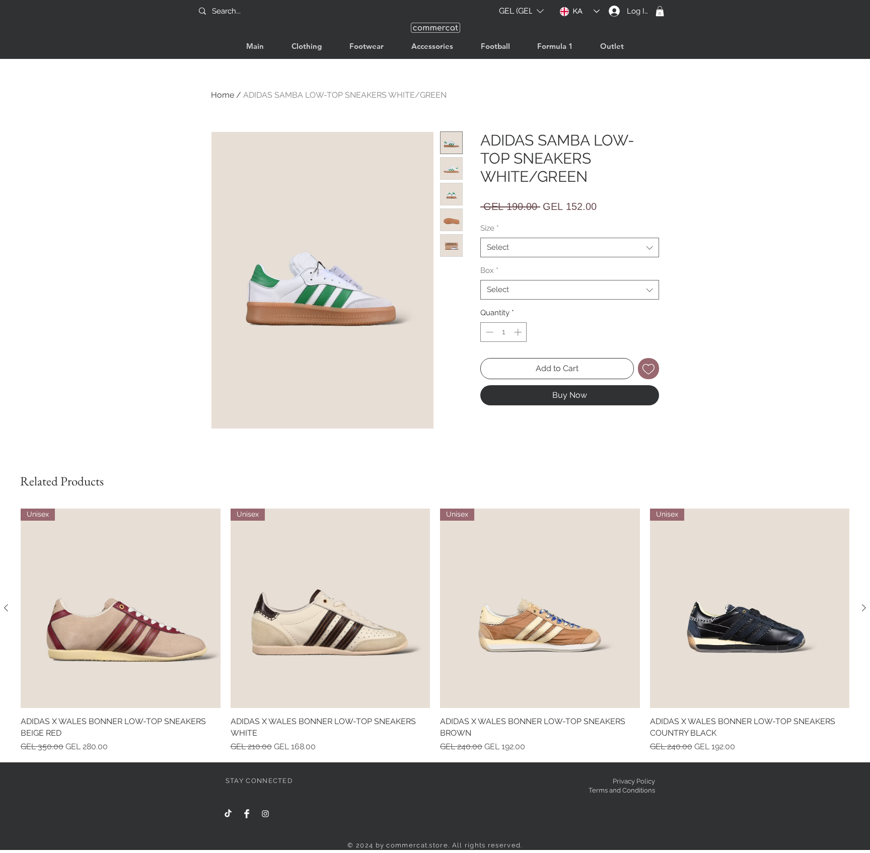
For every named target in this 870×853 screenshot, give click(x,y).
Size (489, 228)
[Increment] (519, 332)
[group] (435, 630)
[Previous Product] (6, 608)
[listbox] (521, 11)
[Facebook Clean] (246, 813)
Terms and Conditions (622, 790)
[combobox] (569, 247)
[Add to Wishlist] (648, 368)
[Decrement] (488, 332)
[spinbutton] (503, 332)
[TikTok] (228, 813)
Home (222, 95)
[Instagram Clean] (265, 813)
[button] (521, 11)
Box (489, 270)
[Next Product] (864, 608)
